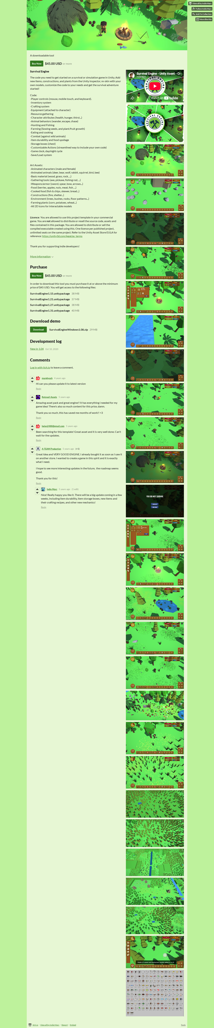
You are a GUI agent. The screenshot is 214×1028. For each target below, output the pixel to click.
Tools (183, 1025)
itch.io (35, 1025)
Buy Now (36, 63)
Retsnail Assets (49, 397)
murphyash (47, 378)
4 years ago (59, 378)
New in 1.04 (37, 348)
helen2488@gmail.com (53, 426)
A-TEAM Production (51, 448)
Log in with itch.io (40, 367)
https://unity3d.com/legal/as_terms (62, 236)
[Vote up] (32, 378)
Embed (73, 1025)
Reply (38, 388)
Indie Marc (52, 489)
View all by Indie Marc (49, 1025)
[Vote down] (32, 382)
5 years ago (64, 397)
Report (65, 1025)
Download (38, 329)
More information (40, 256)
